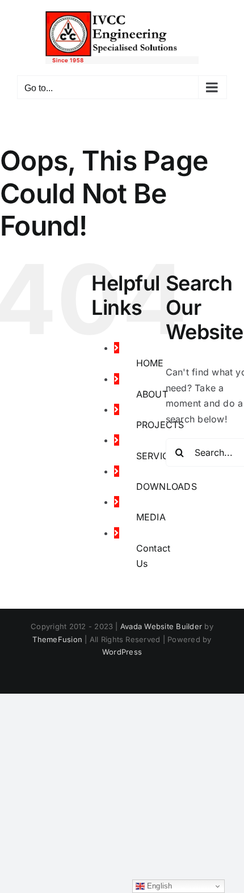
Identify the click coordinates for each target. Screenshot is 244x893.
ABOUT (152, 394)
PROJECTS (160, 424)
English (159, 886)
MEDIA (151, 517)
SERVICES (158, 456)
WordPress (122, 651)
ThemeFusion (57, 639)
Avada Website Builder (161, 626)
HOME (150, 363)
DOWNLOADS (166, 486)
